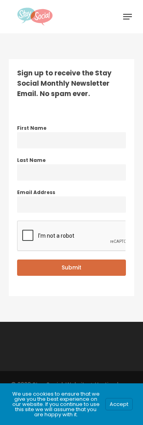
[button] (127, 17)
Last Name (31, 160)
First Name (31, 128)
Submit (71, 267)
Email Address (36, 192)
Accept (119, 404)
